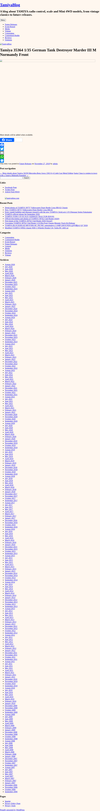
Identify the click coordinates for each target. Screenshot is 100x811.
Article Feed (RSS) (12, 192)
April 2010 (9, 697)
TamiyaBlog (10, 5)
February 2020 (10, 437)
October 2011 (10, 657)
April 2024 (9, 326)
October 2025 (10, 287)
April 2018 (9, 485)
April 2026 (9, 273)
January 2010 (10, 703)
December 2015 (11, 547)
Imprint (7, 801)
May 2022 (9, 377)
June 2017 (9, 507)
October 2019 (10, 445)
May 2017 (9, 509)
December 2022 (11, 362)
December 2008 (11, 732)
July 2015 (8, 558)
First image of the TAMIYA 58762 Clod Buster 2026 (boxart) (28, 221)
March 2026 (9, 275)
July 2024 (8, 320)
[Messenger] (50, 161)
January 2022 (10, 386)
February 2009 (10, 728)
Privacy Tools (10, 806)
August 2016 (10, 529)
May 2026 (9, 271)
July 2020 (8, 425)
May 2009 (9, 721)
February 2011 (10, 675)
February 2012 (10, 648)
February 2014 (10, 595)
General (8, 246)
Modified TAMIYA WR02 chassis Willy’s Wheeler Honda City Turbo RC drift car (36, 228)
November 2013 (11, 602)
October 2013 (10, 604)
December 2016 (11, 520)
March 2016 (9, 540)
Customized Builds (12, 35)
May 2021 (9, 403)
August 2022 (10, 370)
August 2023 (10, 344)
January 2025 (10, 306)
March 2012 (9, 646)
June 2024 (9, 322)
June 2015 (9, 560)
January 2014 (10, 598)
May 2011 (9, 668)
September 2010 (11, 686)
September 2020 (11, 421)
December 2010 (11, 679)
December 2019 (11, 441)
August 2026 (10, 264)
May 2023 (9, 350)
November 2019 (11, 443)
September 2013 (11, 606)
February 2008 (10, 754)
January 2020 (10, 439)
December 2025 (11, 282)
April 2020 (9, 432)
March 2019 (9, 461)
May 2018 (9, 483)
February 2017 (10, 516)
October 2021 (10, 392)
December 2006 (11, 785)
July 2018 (8, 478)
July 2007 (8, 770)
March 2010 (9, 699)
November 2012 (11, 628)
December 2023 (11, 335)
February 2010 (10, 701)
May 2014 (9, 589)
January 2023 (10, 359)
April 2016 (9, 538)
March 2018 (9, 487)
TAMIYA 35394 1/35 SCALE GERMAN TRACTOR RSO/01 (29, 216)
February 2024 (10, 331)
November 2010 (11, 681)
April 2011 (9, 670)
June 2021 (9, 401)
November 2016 (11, 523)
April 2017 (9, 512)
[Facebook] (50, 145)
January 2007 (10, 783)
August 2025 (10, 291)
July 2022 (8, 373)
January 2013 (10, 624)
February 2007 (10, 781)
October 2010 (10, 684)
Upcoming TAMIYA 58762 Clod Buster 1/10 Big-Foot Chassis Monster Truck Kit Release (40, 223)
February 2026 (10, 278)
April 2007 (9, 776)
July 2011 (8, 664)
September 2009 (11, 712)
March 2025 (9, 302)
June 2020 (9, 428)
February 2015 (10, 569)
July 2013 (8, 611)
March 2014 (9, 593)
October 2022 (10, 366)
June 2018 (9, 481)
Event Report (10, 27)
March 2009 (9, 725)
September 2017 (11, 500)
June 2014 (9, 587)
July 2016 (8, 531)
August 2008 (10, 741)
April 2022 (9, 379)
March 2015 (9, 567)
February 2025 (10, 304)
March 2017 (9, 514)
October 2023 (10, 339)
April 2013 (9, 617)
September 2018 (11, 474)
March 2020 (9, 434)
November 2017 (11, 496)
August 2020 (10, 423)
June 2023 (9, 348)
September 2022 (11, 368)
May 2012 (9, 642)
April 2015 (9, 564)
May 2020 (9, 430)
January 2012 (10, 650)
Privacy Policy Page (12, 803)
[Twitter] (50, 149)
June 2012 (9, 639)
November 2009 (11, 708)
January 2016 (10, 545)
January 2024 (10, 333)
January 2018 (10, 492)
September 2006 (11, 792)
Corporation (9, 33)
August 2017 (10, 503)
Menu (3, 20)
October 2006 (10, 789)
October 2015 (10, 551)
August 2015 (10, 556)
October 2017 (10, 498)
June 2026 (9, 269)
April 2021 (9, 406)
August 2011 (10, 662)
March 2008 (9, 752)
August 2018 (10, 476)
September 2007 (11, 765)
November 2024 (11, 311)
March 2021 (9, 408)
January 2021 (10, 412)
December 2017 (11, 494)
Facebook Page (11, 187)
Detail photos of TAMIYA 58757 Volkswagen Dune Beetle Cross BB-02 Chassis (36, 208)
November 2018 (11, 470)
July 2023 (8, 346)
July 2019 (8, 452)
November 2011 (11, 655)
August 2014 (10, 582)
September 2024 (11, 315)
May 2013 (9, 615)
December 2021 (11, 388)
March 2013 (9, 620)
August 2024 (10, 317)
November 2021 (11, 390)
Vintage (8, 31)
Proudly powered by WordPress (12, 810)
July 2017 (8, 505)
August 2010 (10, 688)
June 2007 (9, 772)
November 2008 (11, 734)
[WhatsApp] (50, 157)
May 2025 (9, 298)
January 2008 (10, 756)
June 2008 (9, 745)
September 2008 (11, 739)
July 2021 (8, 399)
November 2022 (11, 364)
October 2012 (10, 631)
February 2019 (10, 463)
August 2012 (10, 635)
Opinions (8, 40)
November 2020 (11, 417)
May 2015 (9, 562)
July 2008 (8, 743)
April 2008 (9, 750)
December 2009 (11, 706)
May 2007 (9, 774)
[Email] (50, 153)
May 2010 (9, 695)
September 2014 (11, 580)
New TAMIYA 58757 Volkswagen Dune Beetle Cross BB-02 (29, 210)
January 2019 (10, 465)
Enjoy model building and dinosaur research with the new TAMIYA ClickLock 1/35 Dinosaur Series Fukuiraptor (48, 212)
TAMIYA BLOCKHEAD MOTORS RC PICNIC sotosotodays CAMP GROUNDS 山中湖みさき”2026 (46, 225)
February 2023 (10, 357)
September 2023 (11, 342)
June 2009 (9, 719)
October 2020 (10, 419)
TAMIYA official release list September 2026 (22, 214)
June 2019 (9, 454)
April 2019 (9, 459)
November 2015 (11, 549)
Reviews (8, 38)
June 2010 (9, 692)
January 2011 (10, 677)
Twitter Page (10, 190)
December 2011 (11, 653)
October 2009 (10, 710)
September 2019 (11, 448)
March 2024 (9, 328)
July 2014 (8, 584)
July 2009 (8, 717)
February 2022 (10, 384)
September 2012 (11, 633)
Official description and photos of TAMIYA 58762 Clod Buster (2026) (32, 219)
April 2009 (9, 723)
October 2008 (10, 737)
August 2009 (10, 714)
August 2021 (10, 397)
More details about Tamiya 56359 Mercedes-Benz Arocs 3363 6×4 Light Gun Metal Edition (36, 173)
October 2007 (10, 763)
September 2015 (11, 553)
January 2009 (10, 730)
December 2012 (11, 626)
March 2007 (9, 778)
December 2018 (11, 467)
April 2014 (9, 591)
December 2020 (11, 414)
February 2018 (10, 489)
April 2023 (9, 353)
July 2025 (8, 293)
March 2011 (9, 673)
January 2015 (10, 571)
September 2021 (11, 395)
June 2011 (9, 666)
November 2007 (11, 761)
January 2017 (10, 518)
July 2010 (8, 690)
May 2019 (9, 456)
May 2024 (9, 324)
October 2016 (10, 525)
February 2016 (10, 542)
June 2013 (9, 613)
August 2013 (10, 609)
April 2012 (9, 644)
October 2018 (10, 472)
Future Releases (11, 24)
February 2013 (10, 622)
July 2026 (8, 267)
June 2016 (9, 534)
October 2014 (10, 578)
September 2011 (11, 659)
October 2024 (10, 313)
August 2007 (10, 767)
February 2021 (10, 410)
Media (7, 29)
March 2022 (9, 381)
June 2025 (9, 295)
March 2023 (9, 355)
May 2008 (9, 748)
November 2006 (11, 787)
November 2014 (11, 575)
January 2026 (10, 280)
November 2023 (11, 337)
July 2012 (8, 637)
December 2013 (11, 600)
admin (55, 164)
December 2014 (11, 573)
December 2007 (11, 759)
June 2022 (9, 375)
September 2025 (11, 289)
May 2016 (9, 536)
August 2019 (10, 450)
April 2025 (9, 300)
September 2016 (11, 527)
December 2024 (11, 309)
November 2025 (11, 284)
